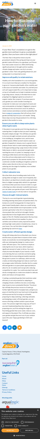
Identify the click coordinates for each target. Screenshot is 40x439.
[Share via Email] (19, 327)
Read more (13, 418)
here (20, 228)
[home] (7, 3)
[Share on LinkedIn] (14, 327)
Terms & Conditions (8, 390)
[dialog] (20, 423)
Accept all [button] (10, 430)
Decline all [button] (29, 430)
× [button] (38, 410)
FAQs (4, 381)
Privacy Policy (7, 392)
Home (4, 376)
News (4, 385)
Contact (4, 383)
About (4, 378)
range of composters (14, 113)
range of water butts (9, 191)
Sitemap (4, 387)
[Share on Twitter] (9, 327)
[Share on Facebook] (4, 327)
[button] (35, 3)
